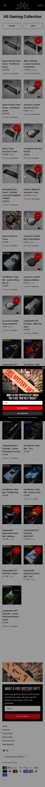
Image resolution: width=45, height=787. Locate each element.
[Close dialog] (43, 368)
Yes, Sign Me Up (22, 408)
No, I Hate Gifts (22, 413)
